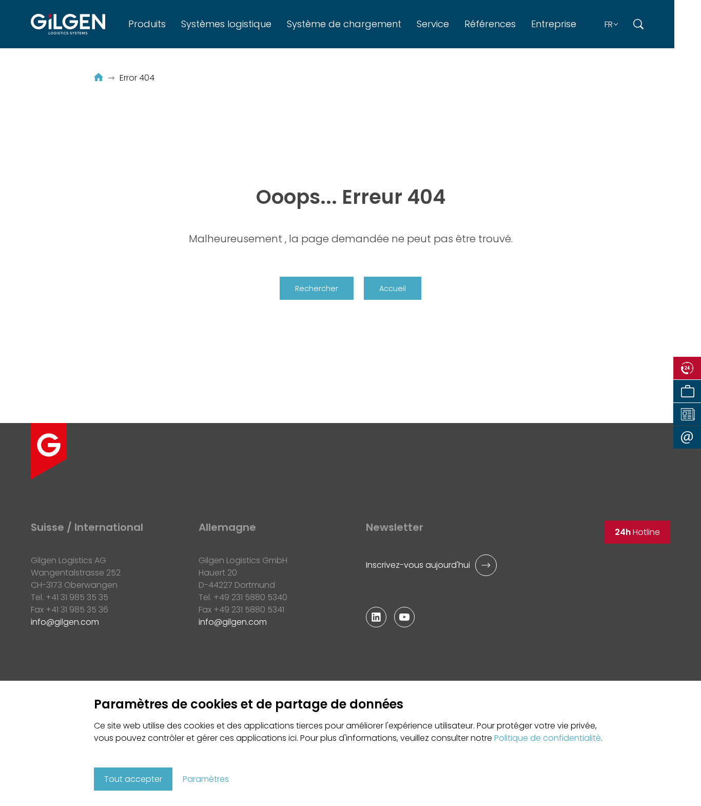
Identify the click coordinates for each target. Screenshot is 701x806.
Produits (147, 23)
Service (433, 23)
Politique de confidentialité (547, 738)
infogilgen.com (65, 622)
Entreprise (553, 23)
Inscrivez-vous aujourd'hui (418, 565)
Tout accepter (133, 779)
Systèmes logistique (226, 23)
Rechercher (316, 288)
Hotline (637, 532)
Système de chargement (344, 23)
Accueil (392, 288)
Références (490, 23)
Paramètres (206, 779)
